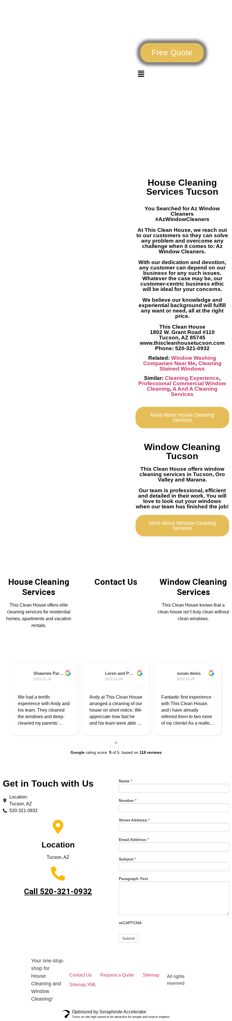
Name (125, 781)
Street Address (134, 820)
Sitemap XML (82, 984)
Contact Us (115, 582)
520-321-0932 (66, 891)
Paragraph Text (133, 879)
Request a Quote (117, 975)
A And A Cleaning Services (194, 391)
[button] (172, 52)
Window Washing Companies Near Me (179, 360)
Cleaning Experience (192, 378)
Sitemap (151, 975)
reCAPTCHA (130, 923)
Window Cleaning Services (193, 587)
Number (127, 801)
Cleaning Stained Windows (191, 366)
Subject (127, 859)
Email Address (134, 840)
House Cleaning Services (38, 587)
